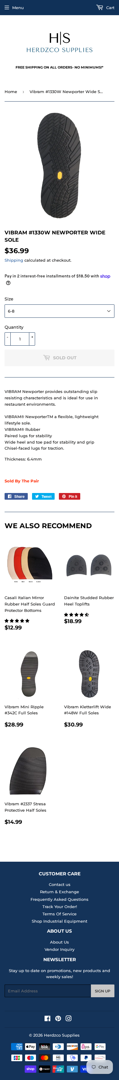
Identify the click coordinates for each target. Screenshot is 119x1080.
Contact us (59, 884)
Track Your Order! (59, 906)
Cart (109, 7)
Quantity (14, 327)
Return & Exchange (59, 891)
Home (11, 91)
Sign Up (102, 991)
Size (9, 299)
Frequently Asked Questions (59, 899)
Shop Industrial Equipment (59, 921)
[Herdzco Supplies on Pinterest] (58, 1019)
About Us (59, 942)
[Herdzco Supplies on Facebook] (47, 1019)
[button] (18, 620)
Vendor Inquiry (59, 949)
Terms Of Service (59, 913)
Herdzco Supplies (62, 1035)
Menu (18, 7)
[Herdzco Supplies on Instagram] (69, 1019)
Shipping (14, 260)
